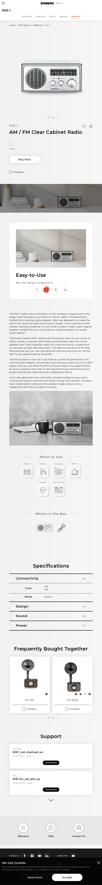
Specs (52, 16)
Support (75, 16)
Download (51, 762)
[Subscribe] (73, 855)
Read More (34, 877)
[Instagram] (32, 855)
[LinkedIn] (47, 855)
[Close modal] (98, 862)
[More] (51, 800)
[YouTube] (39, 855)
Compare (18, 172)
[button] (44, 117)
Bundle (63, 16)
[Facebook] (24, 855)
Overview (27, 16)
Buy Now (24, 159)
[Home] (51, 3)
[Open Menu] (3, 3)
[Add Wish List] (84, 126)
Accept (67, 877)
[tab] (51, 578)
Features (40, 16)
